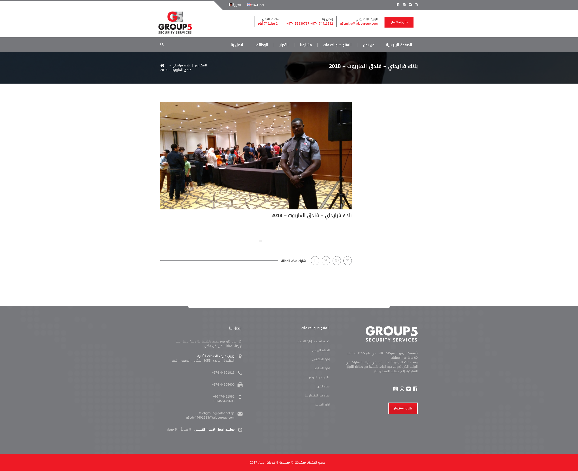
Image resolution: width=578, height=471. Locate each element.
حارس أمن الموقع (319, 377)
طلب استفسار (402, 408)
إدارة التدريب (322, 404)
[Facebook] (315, 260)
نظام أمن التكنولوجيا (317, 395)
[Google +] (337, 260)
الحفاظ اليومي (321, 350)
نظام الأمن (323, 386)
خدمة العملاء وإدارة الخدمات (313, 341)
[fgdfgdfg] (240, 358)
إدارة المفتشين (321, 359)
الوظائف (261, 45)
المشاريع (201, 65)
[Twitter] (326, 260)
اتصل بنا (237, 45)
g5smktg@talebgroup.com (359, 24)
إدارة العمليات (322, 368)
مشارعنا (306, 45)
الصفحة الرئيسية (399, 45)
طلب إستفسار (399, 22)
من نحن (368, 45)
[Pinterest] (347, 260)
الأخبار (284, 45)
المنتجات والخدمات (337, 45)
